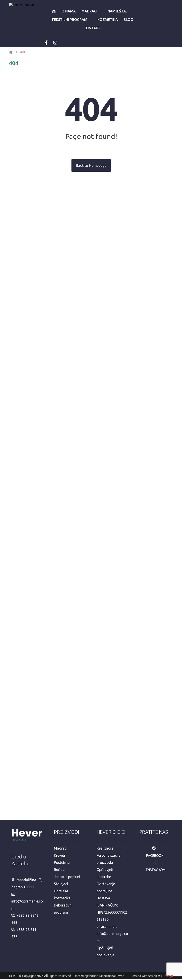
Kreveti (59, 855)
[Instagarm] (155, 862)
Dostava (103, 898)
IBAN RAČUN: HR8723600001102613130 (112, 912)
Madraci (60, 848)
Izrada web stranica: (146, 976)
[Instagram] (55, 42)
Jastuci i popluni (67, 877)
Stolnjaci (61, 884)
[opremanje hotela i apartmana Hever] (31, 12)
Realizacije (105, 848)
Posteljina (62, 862)
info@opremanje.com (27, 904)
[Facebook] (46, 42)
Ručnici (59, 870)
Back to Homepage (91, 165)
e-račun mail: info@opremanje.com (112, 934)
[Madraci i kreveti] (11, 52)
